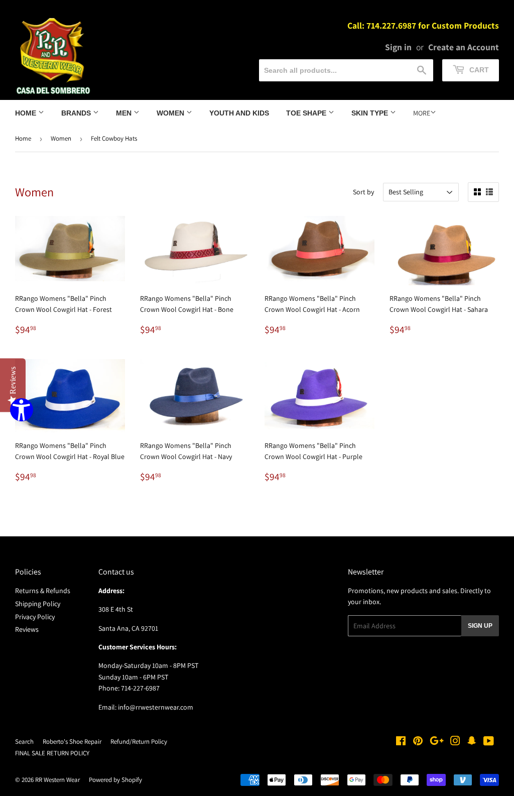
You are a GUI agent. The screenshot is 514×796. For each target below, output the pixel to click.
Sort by (363, 191)
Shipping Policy (37, 603)
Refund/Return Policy (138, 741)
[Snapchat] (472, 742)
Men (125, 113)
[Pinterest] (418, 742)
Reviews (27, 629)
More (421, 113)
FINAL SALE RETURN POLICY (52, 753)
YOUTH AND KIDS (239, 113)
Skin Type (370, 113)
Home (26, 113)
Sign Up (480, 625)
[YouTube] (488, 742)
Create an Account (463, 47)
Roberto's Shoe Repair (72, 741)
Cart (478, 70)
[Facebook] (401, 742)
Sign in (398, 47)
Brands (77, 113)
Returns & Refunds (42, 590)
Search (24, 741)
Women (171, 113)
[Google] (437, 742)
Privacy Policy (35, 616)
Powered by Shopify (115, 779)
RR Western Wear (57, 779)
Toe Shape (307, 113)
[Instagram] (455, 742)
